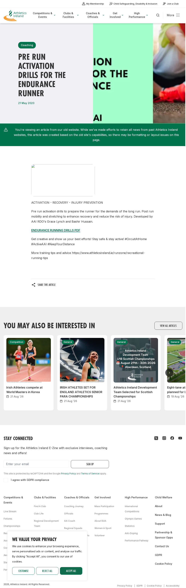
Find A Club (40, 506)
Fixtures (8, 518)
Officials (68, 513)
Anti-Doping (131, 533)
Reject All (47, 571)
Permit (7, 569)
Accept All (71, 571)
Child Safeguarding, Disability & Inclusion (135, 3)
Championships (12, 526)
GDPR (158, 554)
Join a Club (173, 3)
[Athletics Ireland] (15, 15)
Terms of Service (90, 473)
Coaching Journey (74, 506)
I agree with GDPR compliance (30, 479)
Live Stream (10, 511)
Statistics (130, 526)
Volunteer (99, 535)
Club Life (39, 513)
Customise (23, 571)
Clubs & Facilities (45, 497)
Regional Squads (73, 528)
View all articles (168, 326)
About (158, 506)
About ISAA (100, 521)
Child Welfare (163, 497)
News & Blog (163, 514)
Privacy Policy (68, 473)
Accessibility (172, 585)
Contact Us (162, 546)
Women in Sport (102, 528)
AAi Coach (69, 521)
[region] (47, 556)
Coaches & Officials (76, 497)
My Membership (95, 3)
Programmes (101, 513)
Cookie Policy (163, 563)
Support (160, 523)
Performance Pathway (136, 540)
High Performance (136, 497)
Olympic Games (133, 518)
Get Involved (102, 497)
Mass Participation (104, 506)
